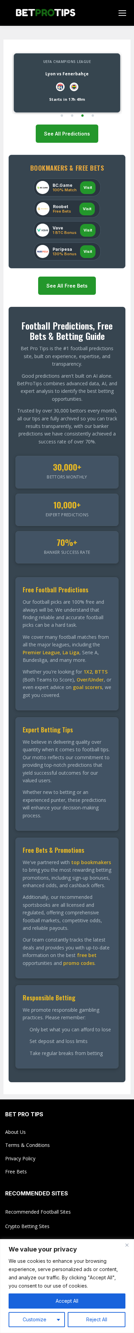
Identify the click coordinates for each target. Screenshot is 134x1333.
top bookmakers (91, 862)
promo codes (78, 963)
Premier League (41, 652)
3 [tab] (82, 115)
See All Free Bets (67, 286)
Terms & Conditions (27, 1145)
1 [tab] (61, 115)
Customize (34, 1319)
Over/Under (90, 679)
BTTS (101, 671)
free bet (87, 955)
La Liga (71, 652)
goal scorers (87, 687)
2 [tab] (72, 115)
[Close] (127, 1245)
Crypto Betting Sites (27, 1226)
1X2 (87, 671)
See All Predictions (67, 134)
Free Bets (16, 1171)
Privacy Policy (20, 1158)
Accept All (67, 1301)
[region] (67, 1286)
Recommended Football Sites (38, 1211)
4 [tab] (92, 115)
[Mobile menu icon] (122, 13)
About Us (15, 1132)
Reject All (96, 1319)
